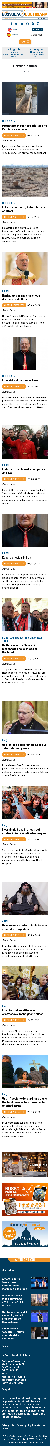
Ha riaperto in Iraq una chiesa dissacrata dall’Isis (21, 297)
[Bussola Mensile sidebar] (25, 1199)
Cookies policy (24, 1425)
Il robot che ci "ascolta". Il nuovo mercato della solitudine (13, 1333)
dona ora (37, 29)
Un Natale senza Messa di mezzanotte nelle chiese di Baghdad (19, 648)
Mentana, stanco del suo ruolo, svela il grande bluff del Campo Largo (14, 1316)
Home (26, 71)
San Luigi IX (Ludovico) (36, 50)
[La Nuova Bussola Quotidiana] (25, 14)
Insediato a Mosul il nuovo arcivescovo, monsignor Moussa (22, 1012)
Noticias (15, 34)
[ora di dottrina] (25, 1234)
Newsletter (37, 34)
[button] (25, 42)
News (14, 29)
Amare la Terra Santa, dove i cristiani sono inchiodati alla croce (14, 1283)
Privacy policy (8, 1425)
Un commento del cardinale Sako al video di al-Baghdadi (25, 927)
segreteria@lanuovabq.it (14, 1379)
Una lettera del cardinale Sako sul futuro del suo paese (24, 746)
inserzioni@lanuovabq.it (13, 1382)
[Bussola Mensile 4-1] (25, 1164)
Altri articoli (26, 1259)
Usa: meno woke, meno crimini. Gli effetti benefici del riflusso (13, 1300)
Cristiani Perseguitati (14, 135)
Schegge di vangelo (13, 50)
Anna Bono (9, 140)
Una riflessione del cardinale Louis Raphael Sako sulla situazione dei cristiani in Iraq (24, 1102)
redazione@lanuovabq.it (14, 1376)
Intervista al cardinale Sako (20, 380)
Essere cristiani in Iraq (16, 557)
